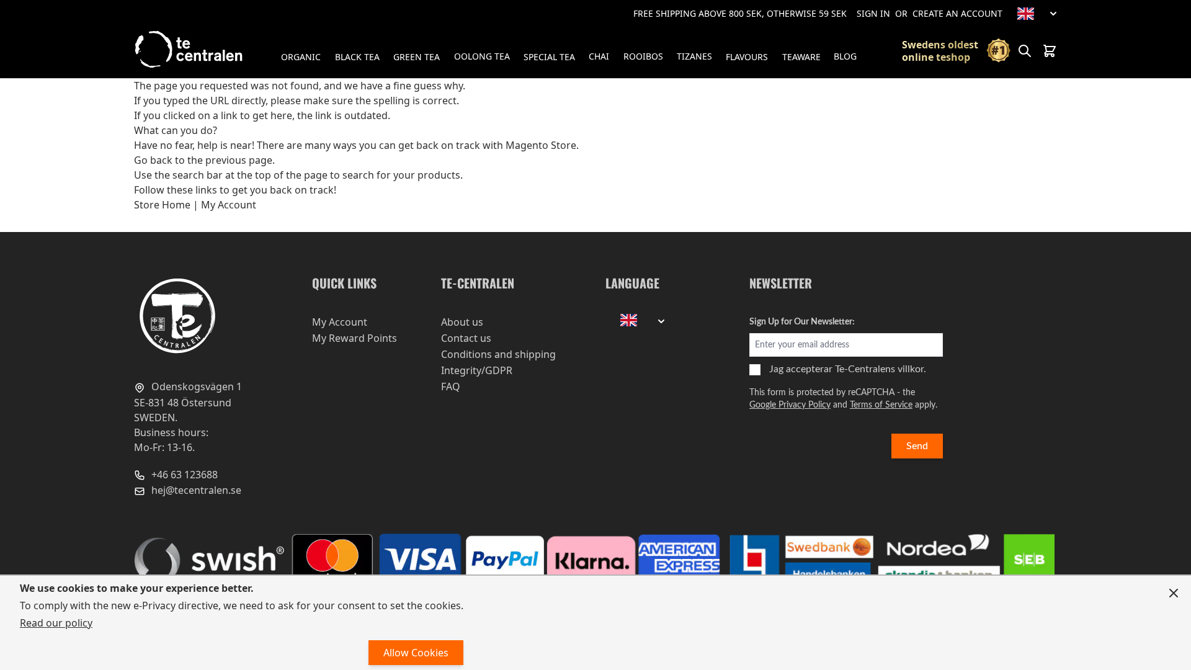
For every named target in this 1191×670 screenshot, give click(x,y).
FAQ (450, 386)
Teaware (801, 57)
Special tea (549, 57)
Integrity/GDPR (476, 370)
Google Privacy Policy (790, 405)
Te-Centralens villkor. (880, 369)
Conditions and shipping (498, 354)
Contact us (466, 338)
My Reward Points (354, 338)
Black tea (357, 57)
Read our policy (56, 623)
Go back (153, 160)
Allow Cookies (415, 652)
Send (917, 446)
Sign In (873, 13)
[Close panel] (1173, 593)
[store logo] (190, 49)
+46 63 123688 (183, 474)
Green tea (416, 57)
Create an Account (957, 13)
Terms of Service (881, 405)
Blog (845, 56)
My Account (228, 205)
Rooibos (643, 56)
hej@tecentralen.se (195, 490)
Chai (599, 56)
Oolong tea (482, 56)
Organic (301, 57)
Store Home (162, 205)
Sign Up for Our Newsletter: (802, 322)
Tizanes (694, 56)
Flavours (747, 57)
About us (462, 322)
